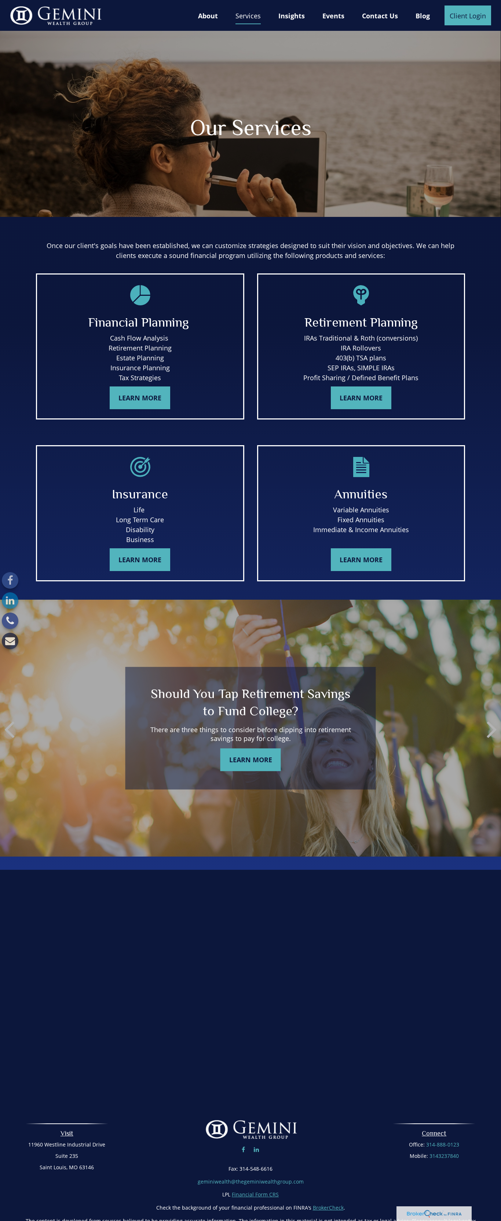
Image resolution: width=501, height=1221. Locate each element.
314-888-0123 (442, 1144)
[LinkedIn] (10, 600)
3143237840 (444, 1155)
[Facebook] (10, 580)
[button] (208, 15)
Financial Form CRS (255, 1194)
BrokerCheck (328, 1207)
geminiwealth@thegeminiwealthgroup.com (251, 1181)
